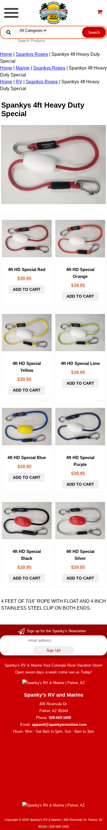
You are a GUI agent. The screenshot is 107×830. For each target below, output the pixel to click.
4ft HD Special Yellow (27, 367)
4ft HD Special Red (26, 269)
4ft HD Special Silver (80, 555)
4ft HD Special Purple (80, 461)
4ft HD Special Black (27, 555)
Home (6, 54)
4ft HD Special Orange (80, 273)
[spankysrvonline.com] (53, 12)
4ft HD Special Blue (26, 457)
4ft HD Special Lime (80, 363)
